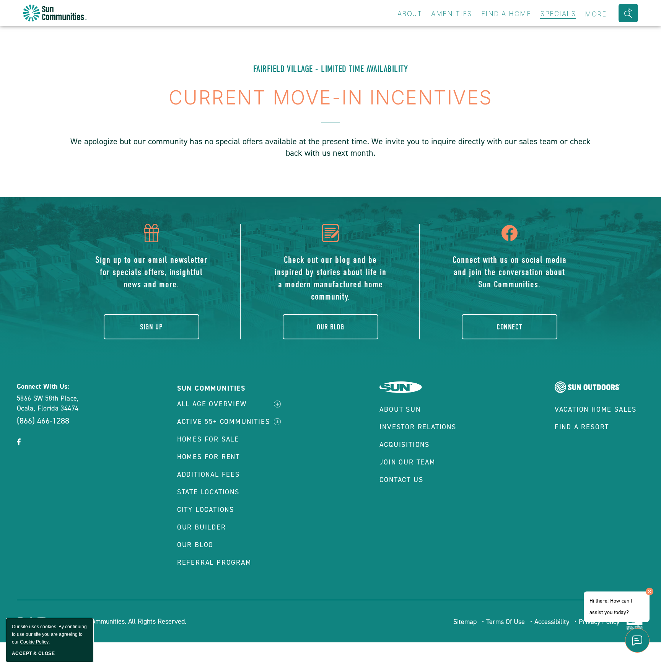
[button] (628, 13)
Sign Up (151, 327)
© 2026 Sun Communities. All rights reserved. (118, 621)
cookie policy (34, 642)
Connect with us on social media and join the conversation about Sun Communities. (510, 272)
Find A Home (506, 14)
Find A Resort (582, 427)
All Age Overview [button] (212, 404)
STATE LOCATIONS (208, 492)
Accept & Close (33, 653)
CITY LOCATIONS (205, 509)
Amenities (451, 14)
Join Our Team (407, 462)
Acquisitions (404, 444)
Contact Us (401, 479)
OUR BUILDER (201, 527)
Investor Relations (417, 427)
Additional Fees (208, 474)
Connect (509, 327)
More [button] (595, 14)
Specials (558, 14)
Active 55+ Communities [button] (223, 421)
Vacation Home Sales (596, 409)
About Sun (399, 409)
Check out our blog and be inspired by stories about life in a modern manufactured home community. (330, 278)
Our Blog (330, 327)
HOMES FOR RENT (208, 456)
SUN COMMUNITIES (211, 388)
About (409, 14)
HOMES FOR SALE (208, 439)
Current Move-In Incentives (331, 97)
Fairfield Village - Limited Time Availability (330, 69)
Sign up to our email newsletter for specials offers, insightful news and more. (151, 272)
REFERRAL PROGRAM (214, 562)
